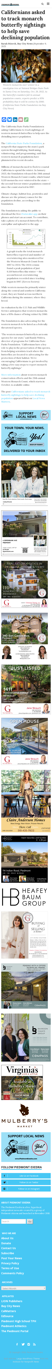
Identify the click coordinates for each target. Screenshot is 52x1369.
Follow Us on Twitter (29, 1182)
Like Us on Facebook (29, 1175)
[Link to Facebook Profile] (18, 1343)
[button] (42, 3)
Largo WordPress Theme (28, 1358)
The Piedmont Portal (14, 1331)
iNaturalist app (29, 214)
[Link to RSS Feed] (34, 1343)
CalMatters (8, 1311)
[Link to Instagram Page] (30, 1343)
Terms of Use (10, 1268)
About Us (7, 1238)
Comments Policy (12, 1273)
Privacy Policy (10, 1263)
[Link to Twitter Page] (24, 1343)
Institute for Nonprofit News (26, 1361)
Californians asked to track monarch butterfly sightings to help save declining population (25, 395)
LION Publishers (11, 1301)
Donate (6, 1243)
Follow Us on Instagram (29, 1188)
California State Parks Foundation (24, 143)
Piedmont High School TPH (18, 1321)
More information (11, 374)
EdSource (7, 1316)
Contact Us (8, 1248)
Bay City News (10, 1306)
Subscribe (7, 1253)
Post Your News (11, 1258)
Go (30, 1221)
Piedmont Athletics (13, 1326)
